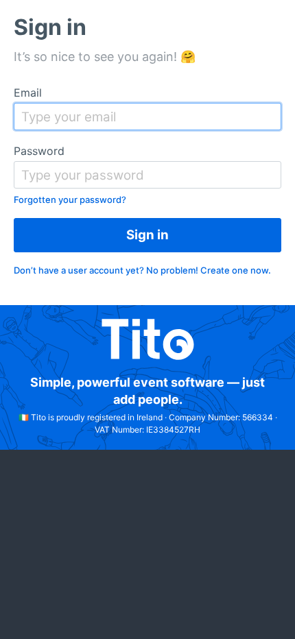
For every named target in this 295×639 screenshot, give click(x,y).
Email (28, 92)
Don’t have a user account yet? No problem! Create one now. (142, 270)
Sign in (147, 235)
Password (39, 151)
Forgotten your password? (70, 199)
